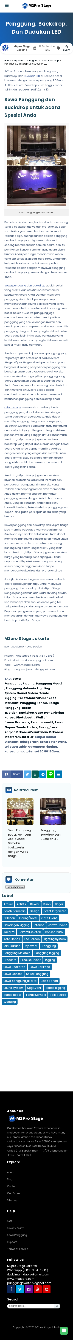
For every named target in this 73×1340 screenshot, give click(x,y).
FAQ (9, 1221)
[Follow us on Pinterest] (46, 1289)
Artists (21, 904)
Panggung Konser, (34, 703)
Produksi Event (30, 960)
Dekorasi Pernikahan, (32, 732)
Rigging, (28, 683)
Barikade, (23, 722)
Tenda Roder (12, 995)
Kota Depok (12, 939)
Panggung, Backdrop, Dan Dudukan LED (51, 834)
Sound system (13, 988)
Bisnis (47, 904)
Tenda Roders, (27, 727)
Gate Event (49, 918)
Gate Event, (44, 713)
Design (34, 911)
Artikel (8, 904)
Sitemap (12, 1200)
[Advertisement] (36, 1042)
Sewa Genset (13, 974)
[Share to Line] (50, 774)
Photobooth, (26, 717)
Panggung (49, 946)
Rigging (50, 960)
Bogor (59, 904)
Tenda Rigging (55, 988)
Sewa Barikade (40, 967)
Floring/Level (28, 918)
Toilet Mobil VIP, (30, 698)
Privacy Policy (15, 1228)
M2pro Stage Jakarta (48, 1327)
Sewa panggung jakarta (20, 981)
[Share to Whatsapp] (35, 774)
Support (12, 1242)
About (11, 1172)
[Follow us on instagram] (29, 1289)
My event (66, 48)
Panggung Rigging (46, 953)
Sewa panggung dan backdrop (24, 285)
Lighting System (55, 939)
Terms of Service (17, 1249)
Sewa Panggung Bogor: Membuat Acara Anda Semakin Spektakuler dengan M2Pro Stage (19, 843)
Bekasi (34, 904)
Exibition (9, 918)
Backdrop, (27, 713)
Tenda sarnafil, (43, 722)
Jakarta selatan (30, 932)
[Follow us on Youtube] (38, 1289)
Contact (12, 1186)
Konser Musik (54, 932)
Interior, (28, 737)
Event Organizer (54, 911)
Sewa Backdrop (14, 967)
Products (10, 960)
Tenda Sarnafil (36, 995)
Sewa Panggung (37, 974)
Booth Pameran (15, 911)
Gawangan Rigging (16, 925)
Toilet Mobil (58, 995)
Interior (39, 925)
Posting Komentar (15, 887)
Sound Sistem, (28, 693)
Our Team (13, 1193)
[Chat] (64, 1331)
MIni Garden (12, 946)
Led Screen (32, 939)
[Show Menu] (7, 6)
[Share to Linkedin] (58, 774)
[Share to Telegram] (42, 774)
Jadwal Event (57, 925)
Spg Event (34, 988)
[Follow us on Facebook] (11, 1289)
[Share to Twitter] (27, 774)
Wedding (10, 1002)
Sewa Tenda (49, 981)
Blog (9, 1179)
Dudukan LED (32, 76)
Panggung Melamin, (21, 688)
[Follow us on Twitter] (20, 1289)
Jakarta (9, 932)
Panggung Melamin (17, 953)
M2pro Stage (12, 407)
